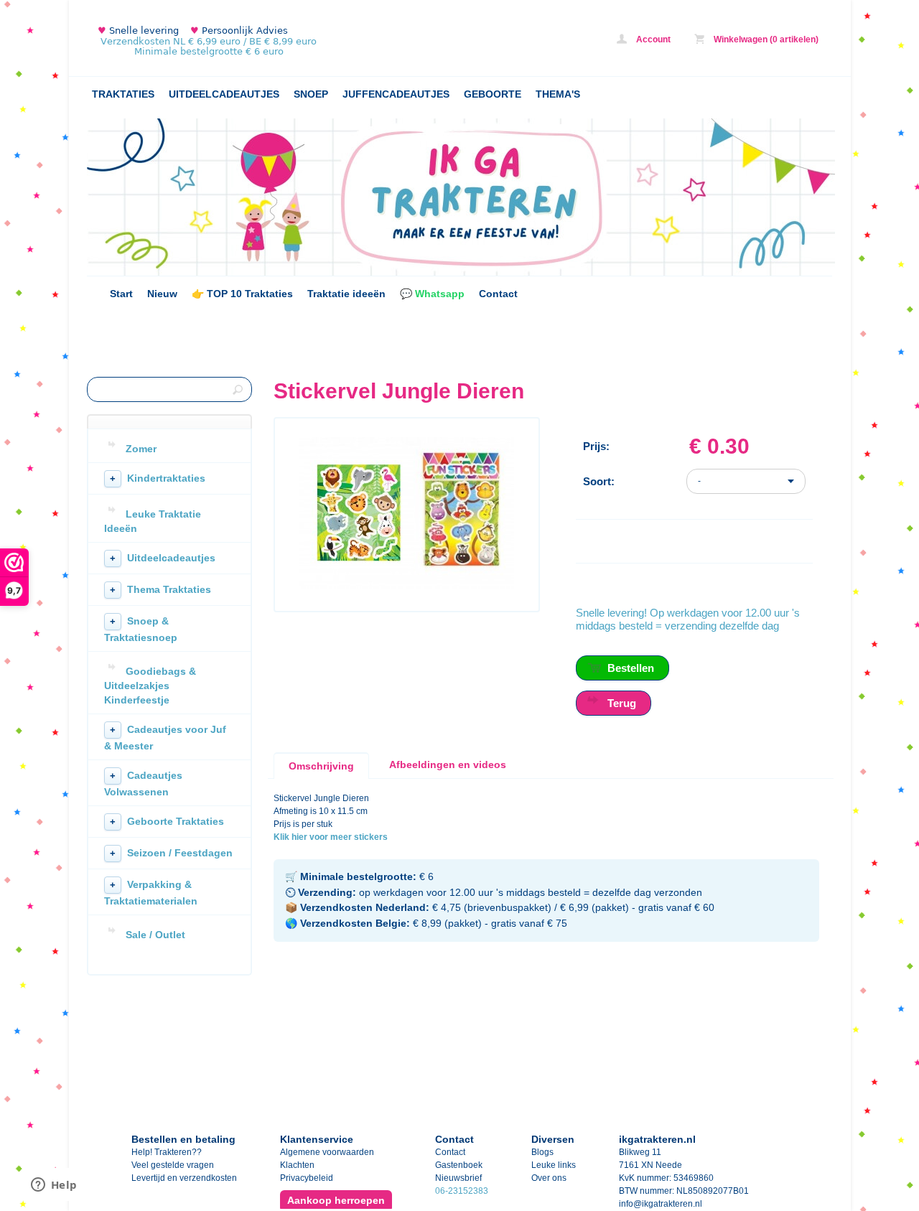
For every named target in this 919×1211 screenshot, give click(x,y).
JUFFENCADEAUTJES (395, 94)
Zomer (141, 448)
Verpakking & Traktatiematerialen (150, 893)
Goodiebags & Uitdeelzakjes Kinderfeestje (150, 685)
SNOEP (311, 94)
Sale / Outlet (155, 934)
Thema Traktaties (160, 589)
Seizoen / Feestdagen (171, 853)
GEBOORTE (492, 94)
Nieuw (162, 293)
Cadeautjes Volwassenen (143, 784)
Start (121, 293)
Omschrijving (321, 766)
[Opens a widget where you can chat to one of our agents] (53, 1186)
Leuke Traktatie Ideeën (152, 521)
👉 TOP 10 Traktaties (242, 293)
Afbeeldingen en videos (447, 764)
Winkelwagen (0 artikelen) (765, 39)
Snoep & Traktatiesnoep (140, 629)
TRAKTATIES (123, 94)
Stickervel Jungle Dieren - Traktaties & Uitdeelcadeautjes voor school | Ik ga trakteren (277, 41)
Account (652, 39)
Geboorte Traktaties (167, 821)
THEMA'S (558, 94)
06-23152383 (461, 1191)
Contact (498, 293)
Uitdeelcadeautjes (162, 558)
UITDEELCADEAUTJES (224, 94)
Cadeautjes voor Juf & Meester (165, 738)
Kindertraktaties (157, 478)
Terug (621, 703)
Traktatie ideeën (346, 293)
